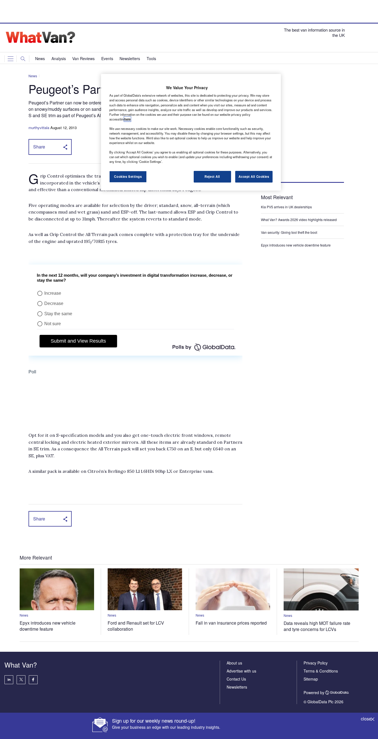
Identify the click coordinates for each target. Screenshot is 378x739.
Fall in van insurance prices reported (231, 623)
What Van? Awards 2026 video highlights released (299, 219)
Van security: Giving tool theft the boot (289, 232)
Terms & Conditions (321, 671)
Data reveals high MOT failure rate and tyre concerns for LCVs (317, 626)
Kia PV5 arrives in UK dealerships (287, 206)
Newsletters (237, 687)
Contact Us (236, 679)
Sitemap (311, 679)
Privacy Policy (316, 663)
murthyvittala (39, 127)
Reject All (212, 176)
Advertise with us (241, 671)
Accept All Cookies (254, 176)
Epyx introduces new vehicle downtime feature (296, 245)
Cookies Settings (128, 176)
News (33, 75)
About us (234, 663)
